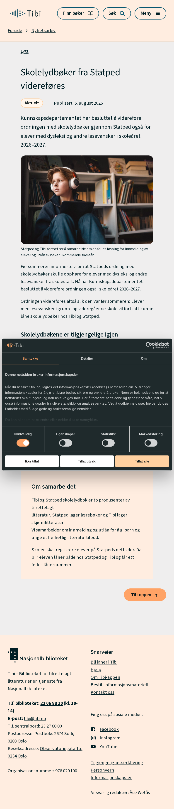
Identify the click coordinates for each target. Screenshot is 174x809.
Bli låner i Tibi (104, 662)
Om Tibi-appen (105, 677)
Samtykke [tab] (30, 358)
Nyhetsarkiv (43, 30)
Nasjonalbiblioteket (27, 688)
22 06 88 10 (51, 703)
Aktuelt (32, 103)
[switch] (65, 443)
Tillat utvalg (87, 461)
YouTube (108, 746)
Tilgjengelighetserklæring (117, 762)
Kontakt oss (102, 692)
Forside (15, 30)
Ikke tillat (32, 461)
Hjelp (96, 669)
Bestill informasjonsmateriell (119, 684)
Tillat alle (142, 461)
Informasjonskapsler (111, 777)
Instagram (110, 738)
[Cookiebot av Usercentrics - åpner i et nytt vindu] (149, 345)
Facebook (109, 729)
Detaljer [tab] (87, 358)
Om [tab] (144, 358)
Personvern (102, 770)
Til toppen (141, 595)
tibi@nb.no (35, 718)
